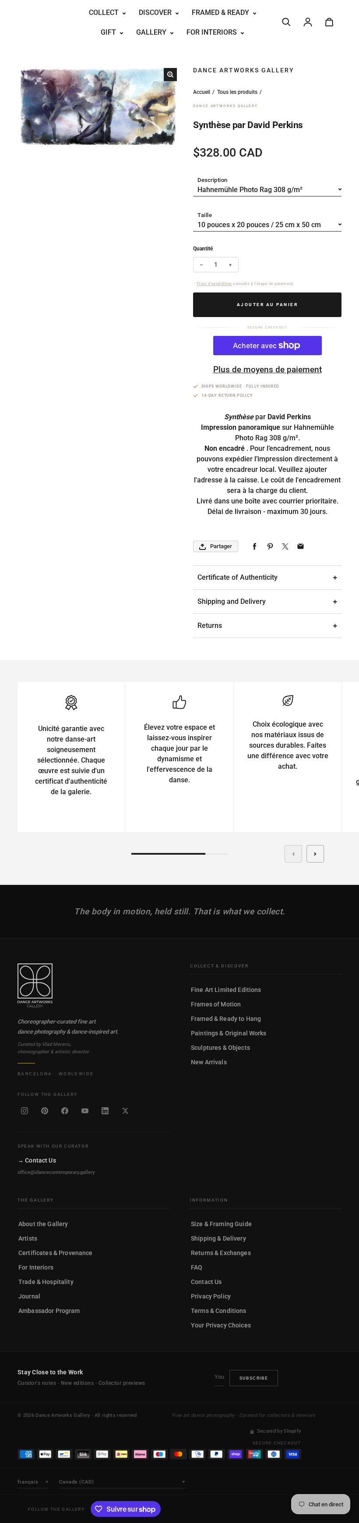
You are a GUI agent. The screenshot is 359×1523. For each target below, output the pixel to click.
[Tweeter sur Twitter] (285, 546)
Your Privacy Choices (221, 1325)
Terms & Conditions (218, 1310)
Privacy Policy (211, 1296)
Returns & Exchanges (221, 1252)
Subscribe (253, 1378)
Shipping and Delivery (231, 601)
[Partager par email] (300, 546)
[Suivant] (315, 854)
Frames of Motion (216, 1004)
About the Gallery (43, 1223)
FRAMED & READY (221, 12)
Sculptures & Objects (220, 1047)
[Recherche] (286, 22)
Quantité (203, 249)
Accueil (201, 92)
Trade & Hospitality (46, 1281)
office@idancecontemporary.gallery (56, 1172)
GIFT (109, 32)
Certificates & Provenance (55, 1252)
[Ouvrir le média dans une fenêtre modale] (170, 74)
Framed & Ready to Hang (226, 1018)
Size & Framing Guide (221, 1223)
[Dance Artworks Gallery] (93, 985)
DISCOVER (156, 12)
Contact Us (206, 1281)
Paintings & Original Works (229, 1033)
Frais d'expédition (214, 284)
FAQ (196, 1267)
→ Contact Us (37, 1160)
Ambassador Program (49, 1310)
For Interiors (35, 1267)
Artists (27, 1238)
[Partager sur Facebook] (254, 546)
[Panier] (329, 22)
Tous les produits (237, 92)
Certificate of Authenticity (237, 577)
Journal (29, 1296)
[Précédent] (293, 854)
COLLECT (104, 12)
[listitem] (25, 1111)
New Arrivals (209, 1062)
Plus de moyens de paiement (267, 369)
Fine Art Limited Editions (226, 989)
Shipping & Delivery (218, 1238)
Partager (221, 546)
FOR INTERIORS (213, 32)
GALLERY (152, 32)
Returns (209, 625)
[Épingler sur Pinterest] (269, 546)
